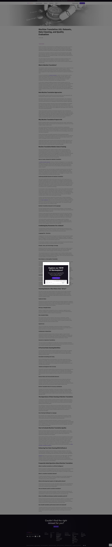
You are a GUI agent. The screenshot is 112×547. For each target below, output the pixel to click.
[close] (67, 263)
